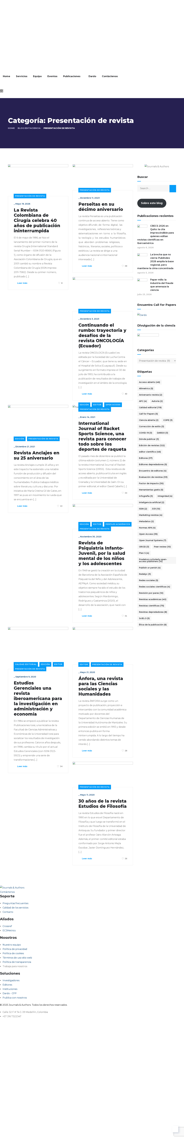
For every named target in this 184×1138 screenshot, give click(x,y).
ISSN (143, 508)
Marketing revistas (150, 515)
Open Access (113, 405)
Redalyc (145, 574)
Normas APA (147, 527)
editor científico (150, 451)
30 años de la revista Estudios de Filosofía (102, 804)
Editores (146, 458)
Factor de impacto (151, 483)
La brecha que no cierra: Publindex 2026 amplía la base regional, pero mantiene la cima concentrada (155, 261)
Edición (19, 439)
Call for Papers (148, 414)
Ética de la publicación (153, 624)
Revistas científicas (151, 605)
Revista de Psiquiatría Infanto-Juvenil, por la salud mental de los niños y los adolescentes (101, 553)
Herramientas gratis (151, 489)
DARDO (162, 432)
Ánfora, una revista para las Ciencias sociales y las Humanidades (100, 686)
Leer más (22, 283)
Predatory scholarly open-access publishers (153, 560)
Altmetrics (146, 388)
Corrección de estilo (151, 426)
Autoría (157, 401)
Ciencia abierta (148, 420)
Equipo (37, 76)
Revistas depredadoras (153, 612)
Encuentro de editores (152, 470)
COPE (167, 420)
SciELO (144, 618)
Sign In (29, 1131)
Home (6, 76)
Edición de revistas (152, 445)
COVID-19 (145, 432)
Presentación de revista (30, 196)
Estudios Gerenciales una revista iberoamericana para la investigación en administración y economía (38, 698)
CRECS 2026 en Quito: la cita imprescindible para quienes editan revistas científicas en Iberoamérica (155, 235)
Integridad (165, 496)
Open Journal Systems (152, 540)
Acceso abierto (149, 382)
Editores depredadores (153, 464)
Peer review (162, 546)
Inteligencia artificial (151, 502)
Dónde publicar (149, 439)
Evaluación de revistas (153, 477)
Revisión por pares (151, 593)
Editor (97, 405)
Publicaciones (71, 76)
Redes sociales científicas (154, 586)
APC (143, 401)
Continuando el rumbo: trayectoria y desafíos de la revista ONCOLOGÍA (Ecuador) (102, 336)
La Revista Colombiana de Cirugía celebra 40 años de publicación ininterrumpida (37, 220)
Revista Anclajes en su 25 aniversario (36, 455)
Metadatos (146, 521)
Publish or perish (150, 567)
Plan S (144, 553)
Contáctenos (110, 76)
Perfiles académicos (118, 524)
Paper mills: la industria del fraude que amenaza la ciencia (161, 284)
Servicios (21, 76)
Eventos (52, 76)
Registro (20, 1131)
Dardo (92, 76)
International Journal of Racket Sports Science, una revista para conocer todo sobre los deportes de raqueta (102, 436)
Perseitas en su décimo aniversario (100, 207)
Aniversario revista (150, 395)
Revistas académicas (152, 599)
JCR (156, 508)
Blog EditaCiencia (29, 128)
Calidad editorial (26, 664)
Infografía (146, 496)
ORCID (144, 546)
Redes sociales (148, 580)
